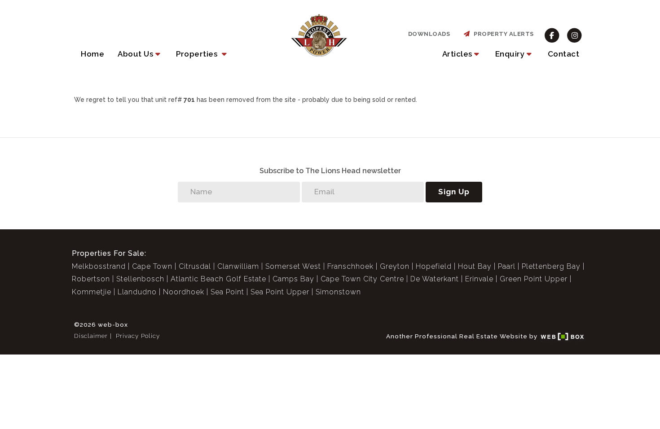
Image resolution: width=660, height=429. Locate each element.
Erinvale (479, 279)
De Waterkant (434, 279)
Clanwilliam (238, 266)
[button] (140, 54)
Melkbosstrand (99, 266)
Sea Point (227, 292)
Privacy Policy (138, 335)
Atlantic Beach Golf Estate (218, 279)
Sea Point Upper (280, 292)
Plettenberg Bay (551, 266)
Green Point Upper (534, 279)
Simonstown (338, 292)
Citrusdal (195, 266)
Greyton (394, 266)
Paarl (506, 266)
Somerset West (293, 266)
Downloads (429, 34)
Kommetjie (91, 292)
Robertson (91, 279)
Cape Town (152, 266)
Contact (564, 53)
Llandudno (137, 292)
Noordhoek (183, 292)
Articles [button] (457, 53)
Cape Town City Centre (362, 279)
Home (92, 53)
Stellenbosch (140, 279)
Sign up (454, 191)
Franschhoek (350, 266)
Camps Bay (293, 279)
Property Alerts (502, 34)
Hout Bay (475, 266)
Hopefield (434, 266)
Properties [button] (198, 53)
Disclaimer (91, 335)
